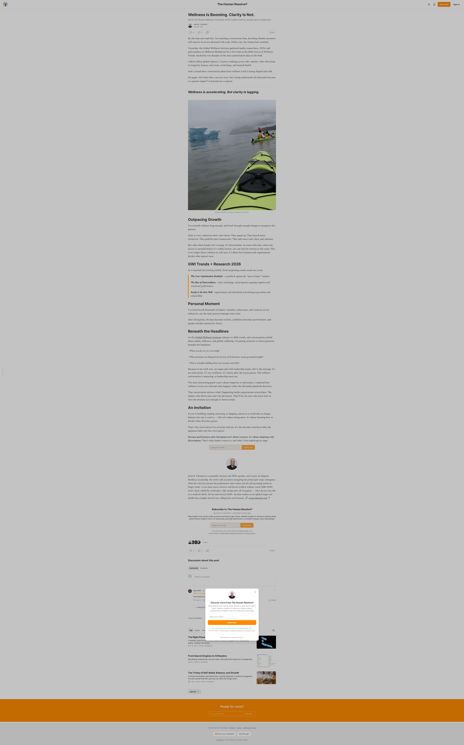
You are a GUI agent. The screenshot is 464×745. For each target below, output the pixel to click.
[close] (255, 592)
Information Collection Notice (231, 630)
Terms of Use (243, 628)
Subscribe (232, 622)
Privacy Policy (250, 630)
